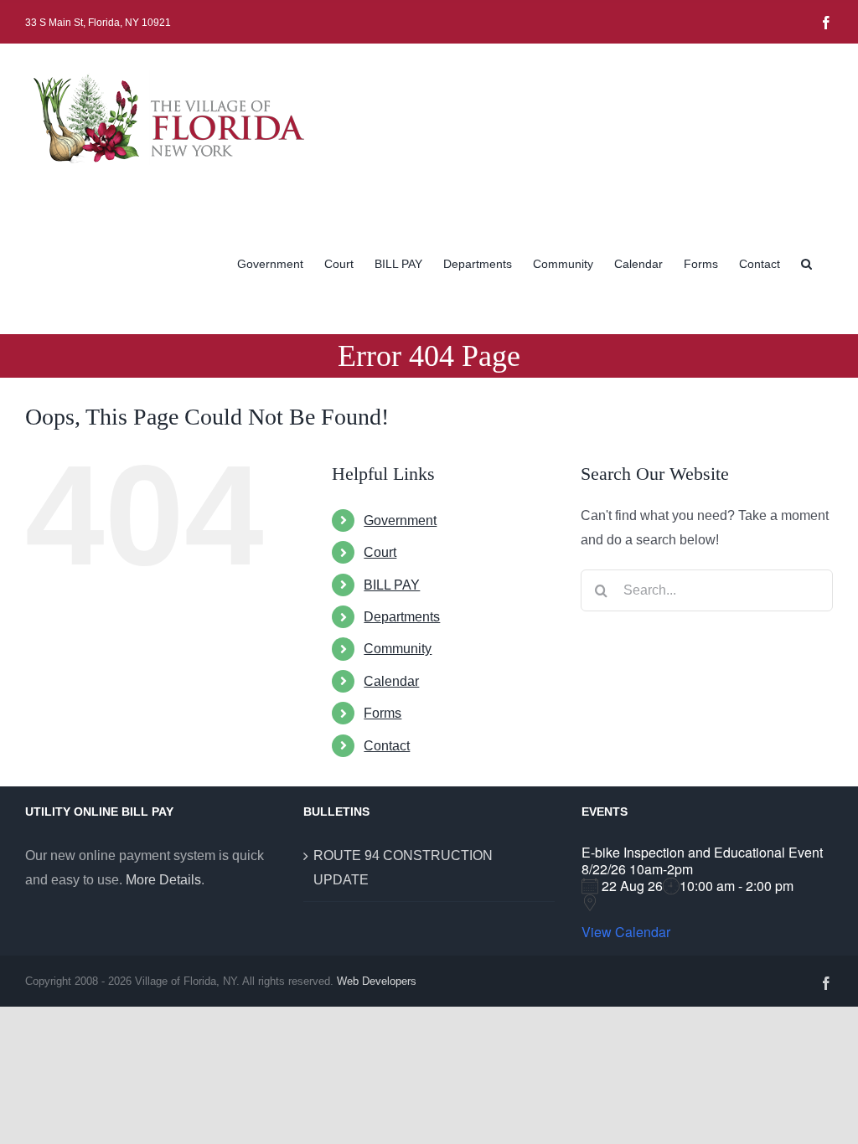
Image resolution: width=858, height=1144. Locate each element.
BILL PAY (392, 585)
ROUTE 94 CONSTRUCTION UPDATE (403, 867)
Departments (402, 617)
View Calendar (625, 932)
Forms (382, 713)
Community (398, 649)
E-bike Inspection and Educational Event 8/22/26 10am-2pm (702, 861)
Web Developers (376, 981)
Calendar (391, 681)
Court (380, 552)
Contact (387, 746)
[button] (806, 262)
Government (400, 520)
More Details (163, 880)
